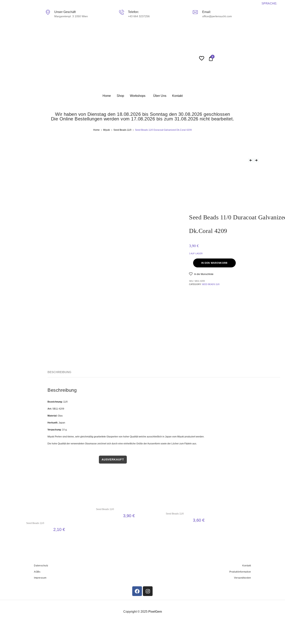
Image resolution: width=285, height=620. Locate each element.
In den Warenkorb (214, 263)
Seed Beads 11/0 (122, 130)
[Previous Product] (250, 160)
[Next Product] (256, 160)
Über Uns (159, 95)
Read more (128, 525)
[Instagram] (148, 591)
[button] (201, 274)
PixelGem (155, 611)
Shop (120, 95)
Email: (206, 12)
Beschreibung (59, 372)
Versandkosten (242, 578)
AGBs (37, 572)
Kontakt (177, 95)
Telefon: (133, 12)
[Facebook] (137, 591)
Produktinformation (240, 572)
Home (107, 95)
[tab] (59, 372)
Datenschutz (41, 565)
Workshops (137, 95)
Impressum (40, 578)
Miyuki (106, 130)
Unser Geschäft (65, 12)
